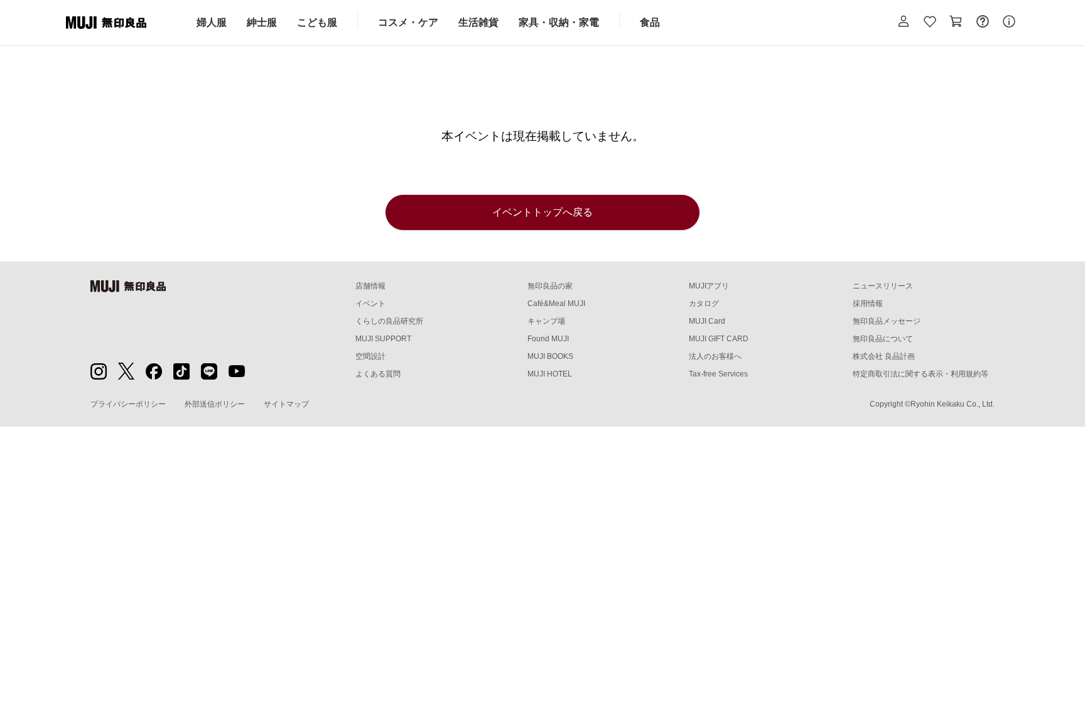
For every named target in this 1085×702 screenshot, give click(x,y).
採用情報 (868, 303)
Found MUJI (548, 338)
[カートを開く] (956, 22)
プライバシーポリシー (128, 404)
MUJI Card (707, 321)
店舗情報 (370, 286)
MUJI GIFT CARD (718, 338)
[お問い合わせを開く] (982, 22)
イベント (370, 303)
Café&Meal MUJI (556, 303)
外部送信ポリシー (215, 404)
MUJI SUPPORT (383, 338)
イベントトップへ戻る (542, 212)
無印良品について (883, 338)
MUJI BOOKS (550, 356)
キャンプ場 (546, 321)
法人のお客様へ (715, 356)
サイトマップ (286, 404)
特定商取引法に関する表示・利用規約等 (920, 374)
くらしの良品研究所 (389, 321)
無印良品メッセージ (886, 321)
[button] (903, 22)
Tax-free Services (718, 374)
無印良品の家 (550, 286)
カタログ (704, 303)
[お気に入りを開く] (930, 22)
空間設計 (370, 356)
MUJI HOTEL (549, 374)
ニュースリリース (883, 286)
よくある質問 (378, 374)
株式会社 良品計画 (884, 356)
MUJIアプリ (709, 286)
